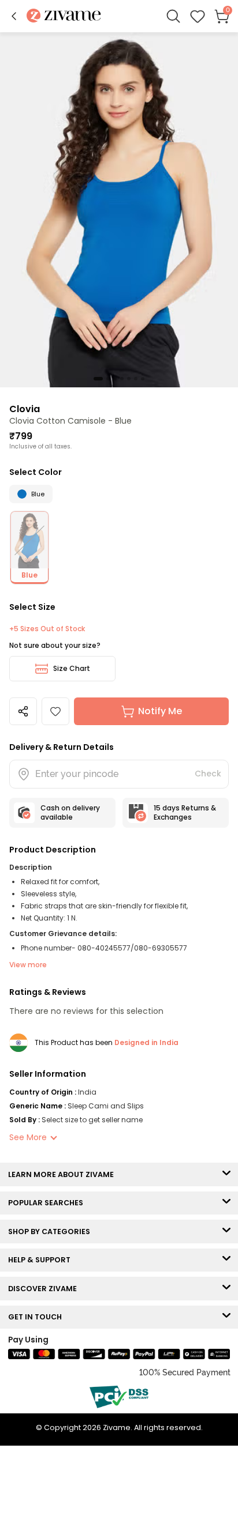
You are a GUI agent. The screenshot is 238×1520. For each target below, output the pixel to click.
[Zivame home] (64, 16)
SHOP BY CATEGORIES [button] (51, 1231)
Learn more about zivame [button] (63, 1174)
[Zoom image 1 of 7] (119, 209)
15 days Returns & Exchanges (185, 812)
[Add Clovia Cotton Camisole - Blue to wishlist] (55, 711)
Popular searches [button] (48, 1203)
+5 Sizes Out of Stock (47, 628)
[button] (14, 16)
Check (208, 773)
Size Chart (71, 668)
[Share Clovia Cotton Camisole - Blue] (23, 711)
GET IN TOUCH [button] (37, 1317)
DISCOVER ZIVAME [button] (45, 1288)
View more (28, 965)
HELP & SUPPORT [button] (42, 1260)
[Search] (173, 16)
